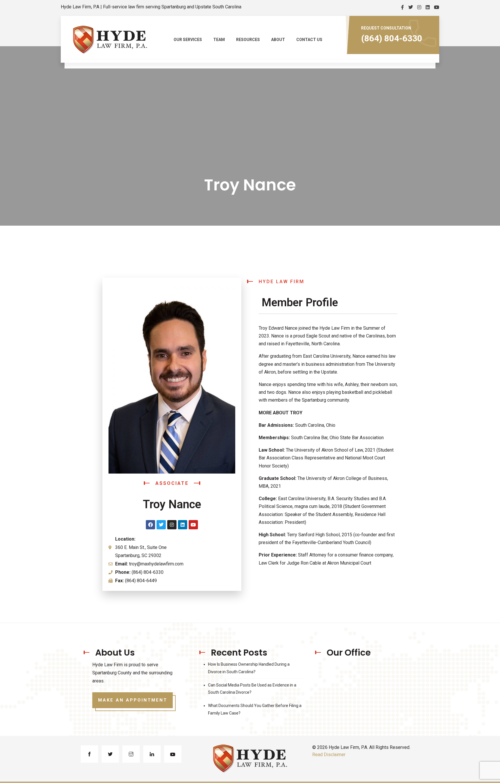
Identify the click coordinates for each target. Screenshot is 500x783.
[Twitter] (161, 524)
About (278, 39)
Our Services (188, 39)
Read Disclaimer (328, 754)
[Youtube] (193, 524)
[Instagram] (172, 524)
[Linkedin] (182, 524)
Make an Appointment (132, 700)
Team (219, 39)
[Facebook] (150, 524)
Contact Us (309, 39)
